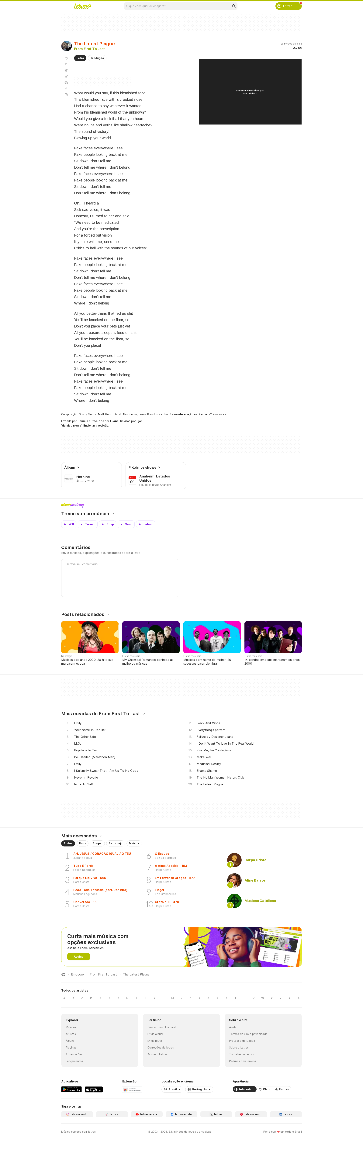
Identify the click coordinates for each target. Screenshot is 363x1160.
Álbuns (70, 1040)
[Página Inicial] (63, 974)
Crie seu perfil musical (161, 1027)
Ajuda (232, 1027)
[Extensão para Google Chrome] (132, 1089)
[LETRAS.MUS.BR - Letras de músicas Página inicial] (82, 6)
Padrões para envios (242, 1061)
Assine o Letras (157, 1054)
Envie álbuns (155, 1033)
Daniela (83, 421)
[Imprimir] (66, 82)
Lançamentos (74, 1061)
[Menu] (66, 6)
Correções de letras (160, 1047)
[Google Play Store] (71, 1089)
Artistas (71, 1033)
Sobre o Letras (239, 1047)
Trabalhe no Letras (241, 1054)
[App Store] (94, 1089)
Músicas (71, 1027)
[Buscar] (233, 6)
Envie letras (155, 1040)
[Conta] (298, 6)
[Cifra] (66, 76)
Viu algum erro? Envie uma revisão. (85, 425)
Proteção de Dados (242, 1040)
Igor (139, 421)
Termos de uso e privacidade (248, 1033)
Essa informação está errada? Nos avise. (198, 414)
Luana (114, 421)
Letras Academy (181, 505)
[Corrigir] (66, 88)
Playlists (71, 1047)
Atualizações (74, 1054)
